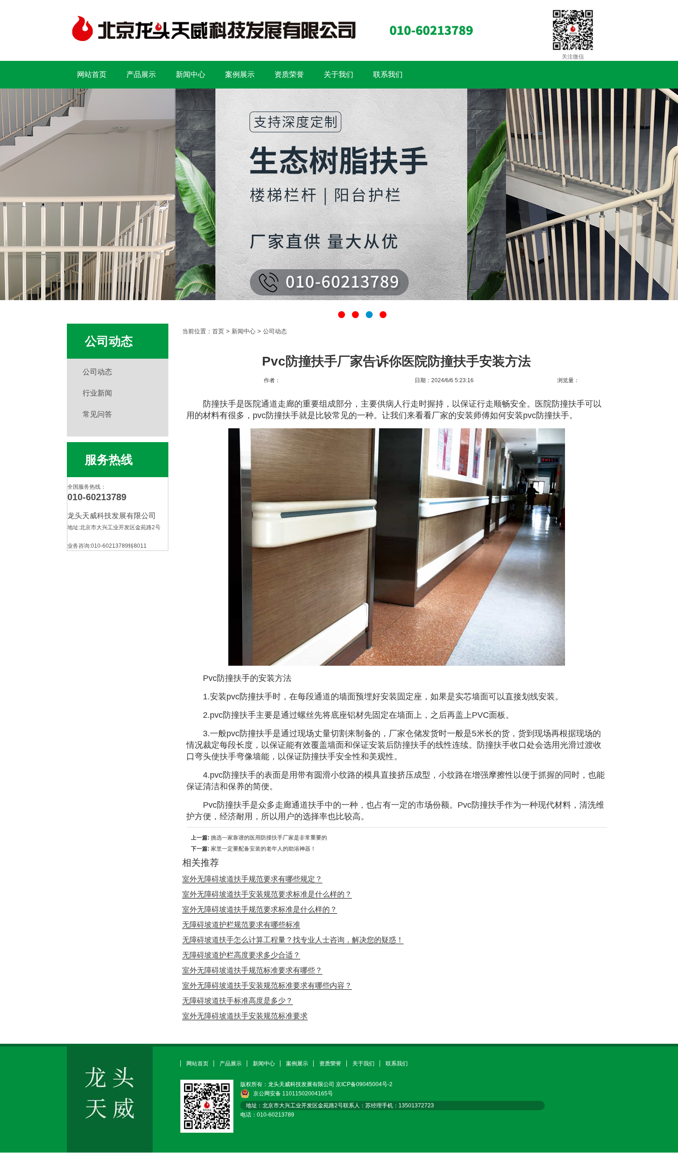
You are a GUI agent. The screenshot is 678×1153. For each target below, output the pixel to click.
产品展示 (141, 74)
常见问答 (97, 414)
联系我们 (388, 74)
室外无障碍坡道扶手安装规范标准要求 (245, 1016)
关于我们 (338, 74)
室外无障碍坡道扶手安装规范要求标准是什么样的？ (267, 894)
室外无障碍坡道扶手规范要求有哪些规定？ (252, 879)
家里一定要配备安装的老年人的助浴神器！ (263, 849)
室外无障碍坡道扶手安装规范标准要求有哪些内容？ (267, 985)
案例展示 (240, 74)
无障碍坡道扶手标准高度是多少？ (237, 1001)
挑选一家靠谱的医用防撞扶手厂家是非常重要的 (269, 837)
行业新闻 (97, 393)
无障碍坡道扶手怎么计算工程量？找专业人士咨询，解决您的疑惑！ (293, 940)
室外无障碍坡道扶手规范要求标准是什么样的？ (259, 909)
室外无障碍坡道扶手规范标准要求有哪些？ (252, 970)
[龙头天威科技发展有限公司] (270, 46)
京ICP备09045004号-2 (364, 1084)
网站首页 (92, 74)
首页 (218, 331)
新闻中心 (190, 74)
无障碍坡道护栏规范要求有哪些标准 (241, 924)
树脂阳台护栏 (339, 194)
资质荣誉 (289, 74)
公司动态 (97, 372)
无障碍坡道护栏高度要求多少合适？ (241, 955)
